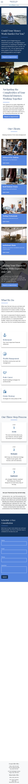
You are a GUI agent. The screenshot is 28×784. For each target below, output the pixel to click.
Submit (5, 577)
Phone (3, 557)
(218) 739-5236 (15, 766)
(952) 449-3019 (15, 777)
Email (2, 548)
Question (3, 565)
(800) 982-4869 (16, 767)
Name (3, 540)
